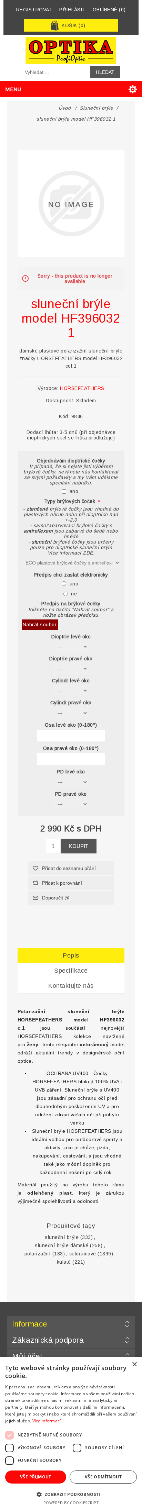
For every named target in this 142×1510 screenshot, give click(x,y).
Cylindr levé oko (71, 680)
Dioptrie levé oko (71, 636)
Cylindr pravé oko (71, 703)
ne (74, 593)
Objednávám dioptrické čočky (71, 460)
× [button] (134, 1364)
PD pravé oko (71, 794)
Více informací (46, 1421)
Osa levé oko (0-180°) (71, 725)
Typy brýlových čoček (70, 501)
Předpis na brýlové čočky (71, 604)
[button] (71, 1494)
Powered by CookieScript (71, 1502)
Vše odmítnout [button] (103, 1477)
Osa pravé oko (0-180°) (71, 748)
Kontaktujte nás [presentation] (71, 985)
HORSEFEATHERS (82, 388)
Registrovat (34, 9)
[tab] (71, 955)
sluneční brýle (62, 1237)
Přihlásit (72, 9)
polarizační (37, 1253)
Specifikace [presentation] (71, 970)
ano (74, 491)
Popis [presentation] (71, 955)
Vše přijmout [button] (35, 1477)
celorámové (82, 1253)
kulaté (64, 1262)
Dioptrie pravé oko (70, 658)
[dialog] (71, 1433)
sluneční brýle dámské (62, 1245)
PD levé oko (71, 772)
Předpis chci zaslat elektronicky (71, 575)
